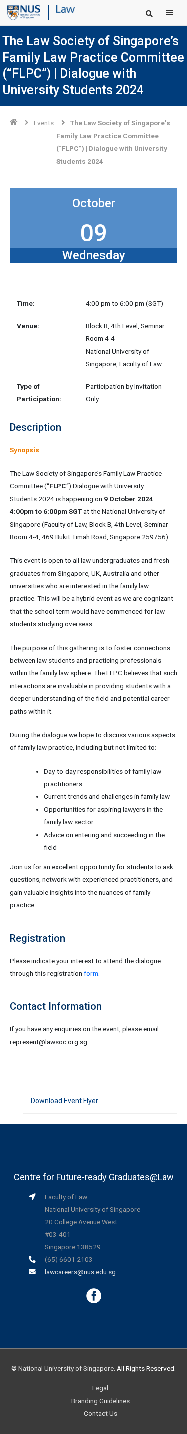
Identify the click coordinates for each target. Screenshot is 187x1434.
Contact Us (100, 1413)
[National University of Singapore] (23, 12)
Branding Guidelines (100, 1401)
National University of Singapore (66, 1368)
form (91, 973)
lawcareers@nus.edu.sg (80, 1272)
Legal (100, 1388)
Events (44, 123)
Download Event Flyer (64, 1101)
